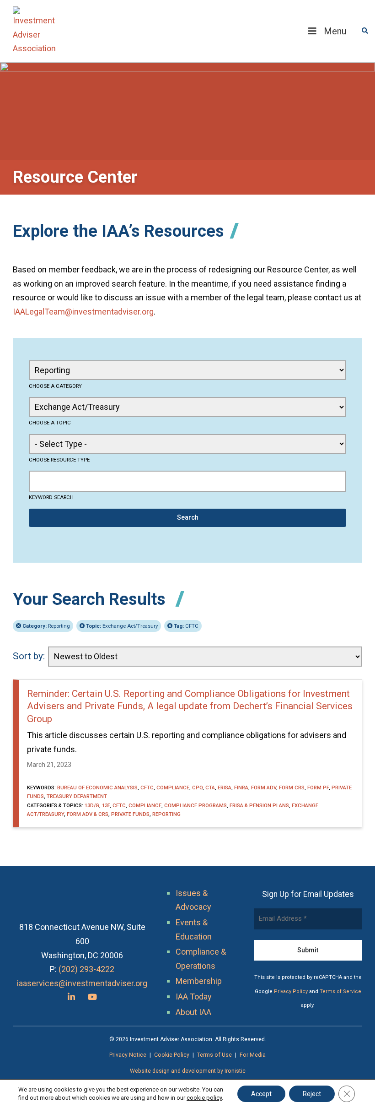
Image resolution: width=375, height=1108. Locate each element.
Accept (261, 1093)
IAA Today (194, 996)
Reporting (46, 626)
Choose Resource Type (59, 459)
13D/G (92, 805)
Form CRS (292, 787)
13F (106, 805)
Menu (335, 31)
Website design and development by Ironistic (188, 1071)
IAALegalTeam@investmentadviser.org (83, 311)
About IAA (193, 1012)
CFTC (186, 626)
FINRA (241, 787)
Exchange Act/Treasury (122, 626)
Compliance (172, 787)
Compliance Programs (195, 805)
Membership (199, 981)
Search (187, 517)
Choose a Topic (50, 422)
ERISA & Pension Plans (259, 805)
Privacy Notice (127, 1055)
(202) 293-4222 (86, 969)
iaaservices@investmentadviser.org (82, 983)
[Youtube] (92, 997)
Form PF (318, 787)
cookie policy (204, 1097)
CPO (197, 787)
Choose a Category (55, 386)
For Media (253, 1055)
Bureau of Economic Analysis (97, 787)
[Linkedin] (71, 997)
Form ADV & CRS (87, 814)
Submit (307, 950)
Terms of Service (340, 991)
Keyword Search (51, 497)
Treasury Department (77, 796)
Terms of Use (214, 1055)
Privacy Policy (291, 991)
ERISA (224, 787)
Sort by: (29, 656)
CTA (210, 787)
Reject (312, 1093)
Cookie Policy (171, 1055)
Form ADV (263, 787)
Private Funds (130, 814)
